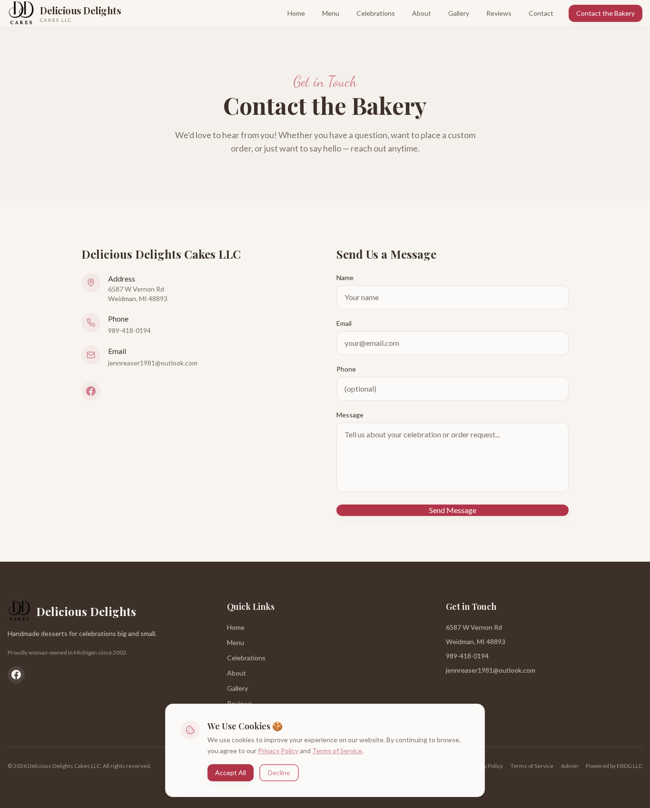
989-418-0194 (129, 330)
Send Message (452, 510)
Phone (346, 369)
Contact (541, 13)
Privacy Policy (278, 750)
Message (350, 415)
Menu (330, 13)
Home (296, 13)
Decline (279, 772)
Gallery (458, 13)
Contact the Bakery (605, 13)
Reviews (499, 13)
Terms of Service (337, 750)
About (421, 13)
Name (345, 277)
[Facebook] (90, 391)
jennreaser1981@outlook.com (152, 363)
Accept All (230, 772)
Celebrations (375, 13)
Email (344, 323)
